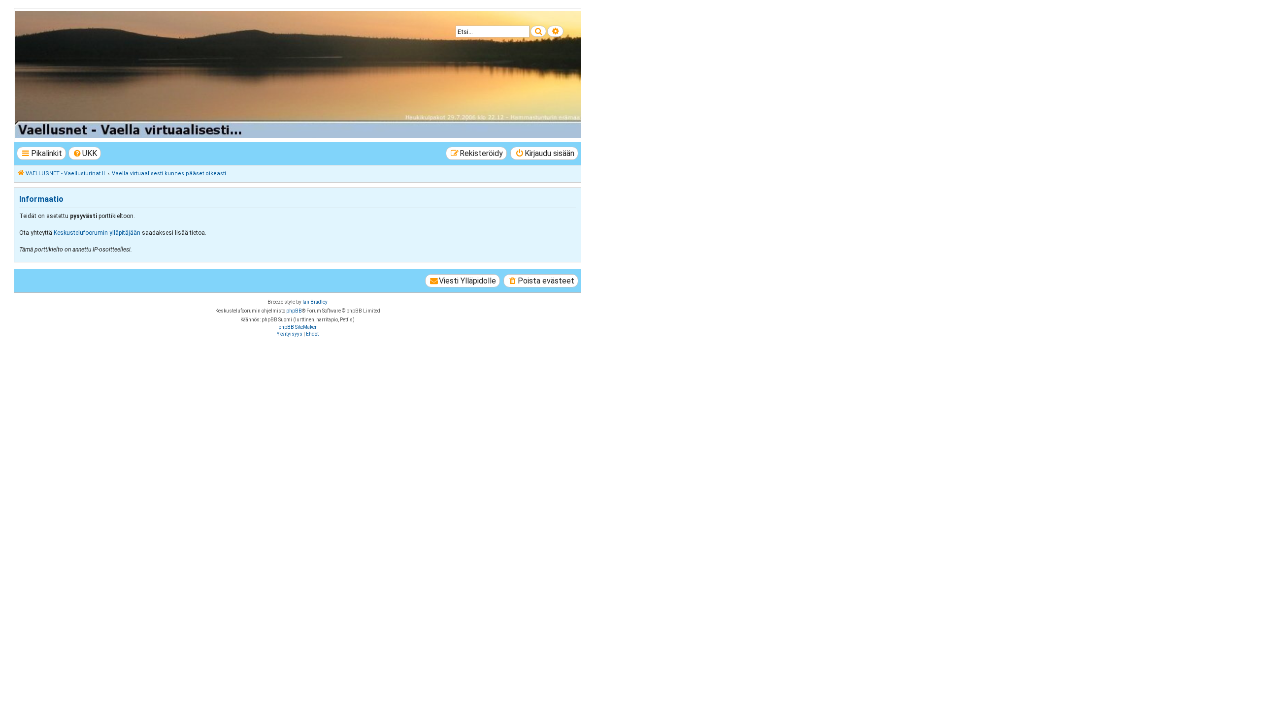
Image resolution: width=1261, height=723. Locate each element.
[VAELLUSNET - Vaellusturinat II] (297, 74)
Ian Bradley (315, 302)
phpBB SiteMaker (297, 327)
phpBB (294, 311)
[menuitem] (84, 153)
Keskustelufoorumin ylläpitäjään (97, 232)
